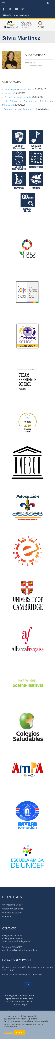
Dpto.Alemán (30, 63)
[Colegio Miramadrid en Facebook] (3, 9)
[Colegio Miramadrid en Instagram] (22, 9)
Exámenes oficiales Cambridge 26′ (20, 109)
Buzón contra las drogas (17, 15)
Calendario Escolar (12, 912)
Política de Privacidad (22, 998)
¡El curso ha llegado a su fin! (18, 97)
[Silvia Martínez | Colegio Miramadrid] (11, 26)
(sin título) (9, 93)
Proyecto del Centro (13, 904)
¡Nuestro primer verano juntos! (19, 89)
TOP (27, 984)
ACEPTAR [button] (20, 1032)
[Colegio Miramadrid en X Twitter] (10, 9)
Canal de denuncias (15, 1001)
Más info (8, 1032)
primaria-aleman (35, 65)
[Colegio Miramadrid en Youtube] (16, 9)
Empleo (7, 916)
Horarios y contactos (13, 908)
